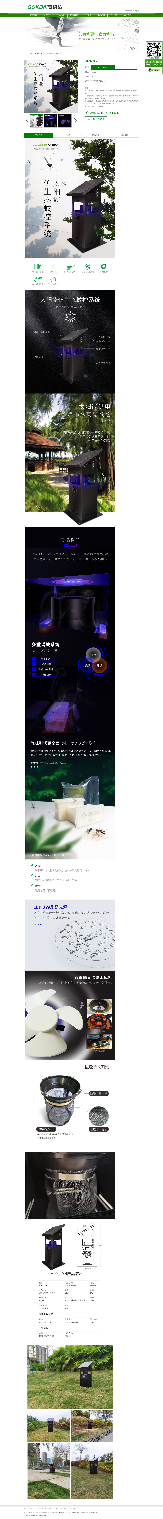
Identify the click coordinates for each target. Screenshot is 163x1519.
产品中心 (49, 53)
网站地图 (73, 1508)
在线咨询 (155, 70)
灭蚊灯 (55, 1512)
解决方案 (74, 15)
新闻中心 (47, 15)
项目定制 (101, 15)
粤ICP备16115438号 (77, 1512)
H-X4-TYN (57, 53)
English (136, 11)
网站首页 (34, 15)
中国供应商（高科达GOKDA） (41, 1516)
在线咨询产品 (98, 118)
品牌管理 (127, 15)
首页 (42, 53)
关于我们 (114, 15)
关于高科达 (64, 1508)
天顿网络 (94, 1512)
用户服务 (56, 1508)
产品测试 (87, 15)
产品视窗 (61, 15)
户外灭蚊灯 (61, 1512)
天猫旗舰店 (128, 11)
